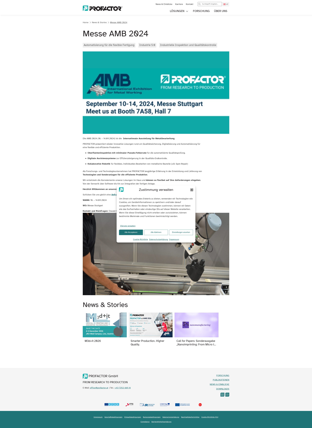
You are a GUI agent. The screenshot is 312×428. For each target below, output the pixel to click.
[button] (192, 190)
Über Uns (220, 11)
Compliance (145, 422)
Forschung (201, 11)
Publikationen (221, 380)
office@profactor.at (99, 387)
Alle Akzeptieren (131, 232)
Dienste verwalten (128, 226)
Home (85, 22)
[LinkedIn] (222, 395)
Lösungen (177, 11)
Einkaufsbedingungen (132, 417)
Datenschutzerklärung (158, 239)
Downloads (222, 389)
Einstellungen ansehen (181, 232)
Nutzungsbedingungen (152, 417)
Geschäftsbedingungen (113, 417)
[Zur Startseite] (102, 8)
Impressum (174, 239)
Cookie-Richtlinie (140, 239)
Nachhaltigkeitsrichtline (190, 417)
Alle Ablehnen (156, 232)
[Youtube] (227, 395)
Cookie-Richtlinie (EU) (209, 417)
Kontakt (189, 4)
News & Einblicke (164, 4)
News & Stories (99, 22)
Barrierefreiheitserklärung (161, 422)
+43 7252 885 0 (123, 387)
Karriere (179, 4)
